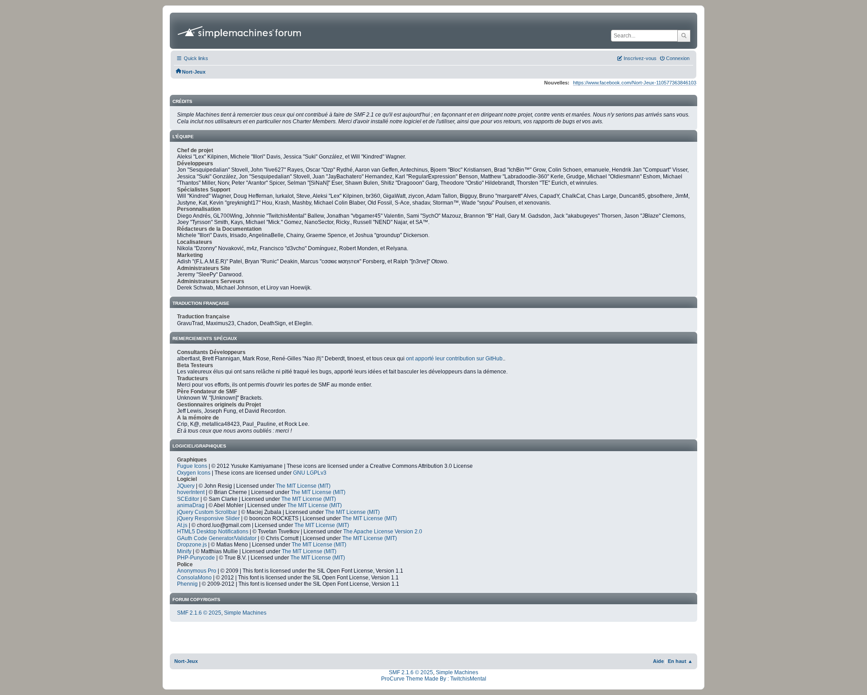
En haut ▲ (680, 661)
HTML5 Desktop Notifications (212, 531)
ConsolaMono (194, 577)
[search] (683, 36)
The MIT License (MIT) (303, 486)
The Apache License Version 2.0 (382, 531)
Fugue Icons (192, 466)
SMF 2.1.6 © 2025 (199, 613)
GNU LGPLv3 (309, 473)
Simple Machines (245, 613)
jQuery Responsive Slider (208, 518)
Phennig (187, 584)
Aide (658, 661)
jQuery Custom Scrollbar (207, 512)
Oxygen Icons (193, 473)
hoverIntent (191, 492)
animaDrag (191, 505)
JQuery (186, 486)
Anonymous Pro (196, 571)
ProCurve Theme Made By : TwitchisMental (433, 679)
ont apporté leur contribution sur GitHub (454, 358)
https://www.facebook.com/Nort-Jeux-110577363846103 (634, 82)
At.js (182, 525)
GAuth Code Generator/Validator (216, 538)
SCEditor (188, 499)
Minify (184, 551)
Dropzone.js (192, 544)
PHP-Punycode (196, 558)
